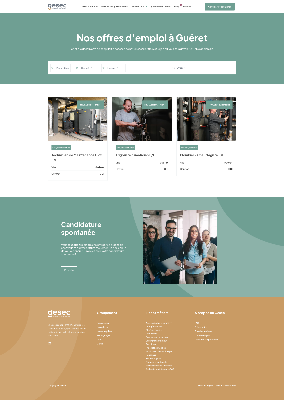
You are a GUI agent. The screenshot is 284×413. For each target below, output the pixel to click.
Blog (176, 6)
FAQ (197, 323)
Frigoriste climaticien (156, 347)
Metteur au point (154, 358)
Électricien (151, 344)
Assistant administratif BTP (159, 323)
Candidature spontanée (219, 6)
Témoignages (103, 335)
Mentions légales (206, 385)
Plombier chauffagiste (156, 362)
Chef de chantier (154, 330)
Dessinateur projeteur (156, 340)
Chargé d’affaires (154, 326)
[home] (57, 7)
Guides (187, 6)
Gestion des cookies (226, 385)
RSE (99, 339)
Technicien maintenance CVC (160, 369)
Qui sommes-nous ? (160, 6)
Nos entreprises (104, 331)
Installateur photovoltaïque (159, 351)
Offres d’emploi (89, 6)
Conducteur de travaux (157, 337)
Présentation (103, 323)
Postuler (69, 270)
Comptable (151, 333)
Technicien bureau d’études (159, 365)
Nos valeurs (102, 327)
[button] (85, 68)
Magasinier (151, 355)
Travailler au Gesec (204, 331)
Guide (100, 343)
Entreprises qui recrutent (114, 6)
